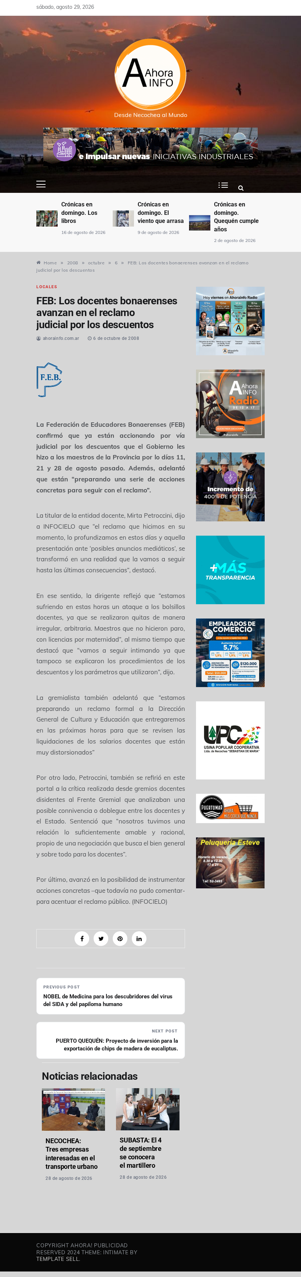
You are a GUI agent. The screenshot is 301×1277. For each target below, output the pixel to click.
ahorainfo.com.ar (61, 338)
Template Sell (57, 1259)
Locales (46, 287)
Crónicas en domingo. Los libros (79, 212)
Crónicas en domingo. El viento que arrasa (161, 212)
